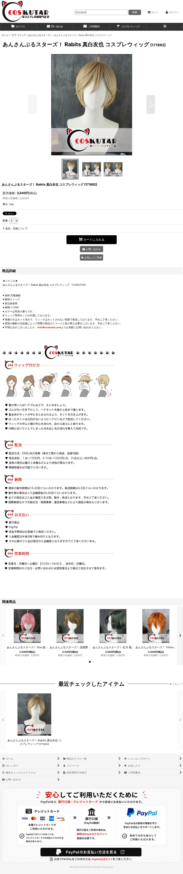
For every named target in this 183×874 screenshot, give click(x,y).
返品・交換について (16, 228)
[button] (164, 27)
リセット (176, 684)
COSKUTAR (79, 284)
